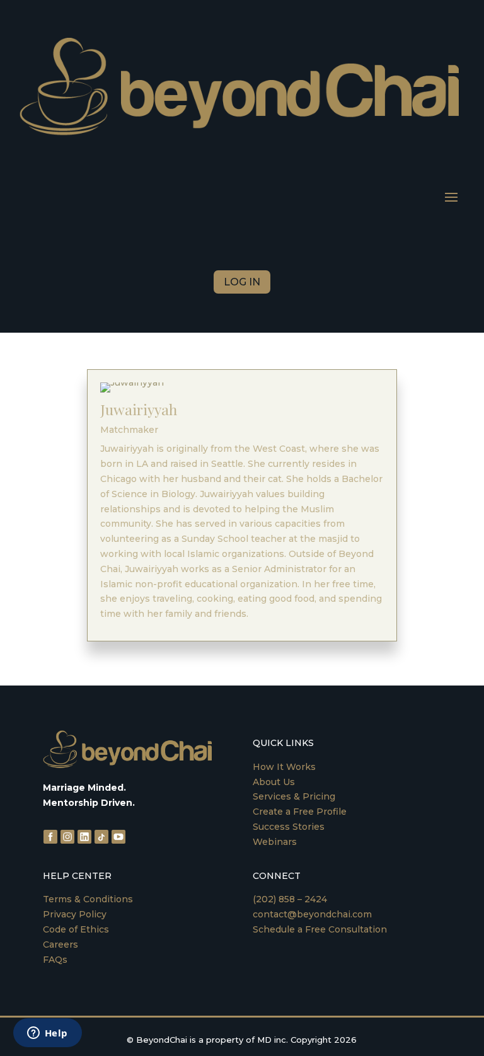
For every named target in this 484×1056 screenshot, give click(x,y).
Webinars (275, 841)
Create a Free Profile (300, 811)
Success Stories (289, 826)
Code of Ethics (76, 929)
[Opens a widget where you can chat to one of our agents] (47, 1034)
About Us (274, 782)
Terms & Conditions (88, 899)
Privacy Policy (75, 914)
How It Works (284, 766)
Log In (242, 282)
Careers (60, 944)
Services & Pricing (294, 796)
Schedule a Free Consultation (320, 929)
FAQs (55, 959)
